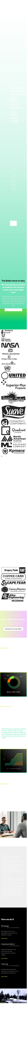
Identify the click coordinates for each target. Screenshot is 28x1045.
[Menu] (2, 6)
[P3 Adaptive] (10, 1)
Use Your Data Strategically (13, 310)
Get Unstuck (13, 223)
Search (3, 14)
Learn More (4, 938)
